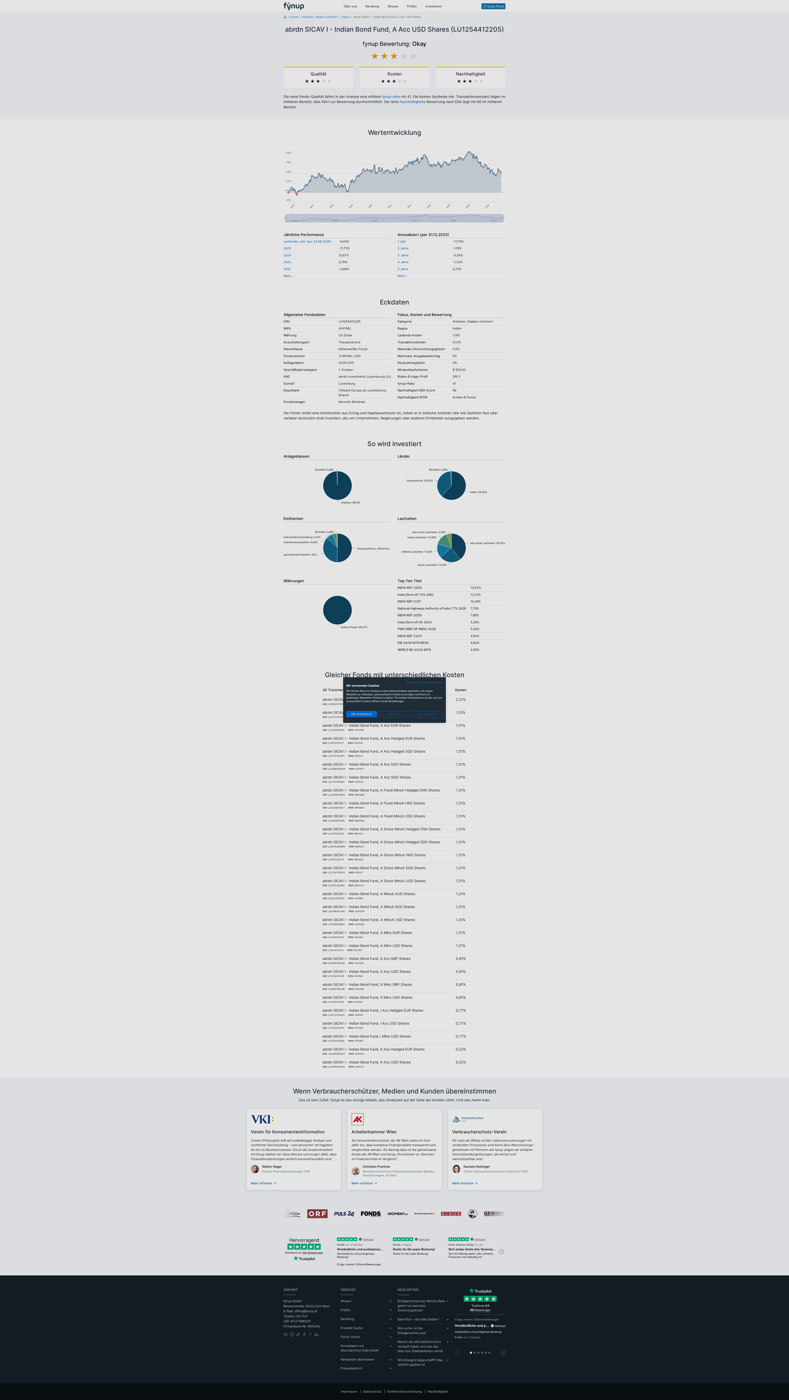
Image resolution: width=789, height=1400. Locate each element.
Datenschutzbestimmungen (424, 682)
